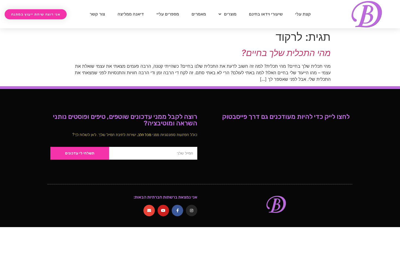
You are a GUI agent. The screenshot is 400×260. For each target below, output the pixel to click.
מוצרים (230, 14)
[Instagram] (191, 210)
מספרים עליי (167, 14)
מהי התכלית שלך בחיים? (286, 53)
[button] (36, 14)
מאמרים (199, 14)
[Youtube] (163, 210)
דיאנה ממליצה (131, 14)
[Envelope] (149, 210)
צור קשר (97, 14)
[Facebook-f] (177, 210)
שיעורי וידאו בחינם (266, 14)
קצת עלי (303, 14)
